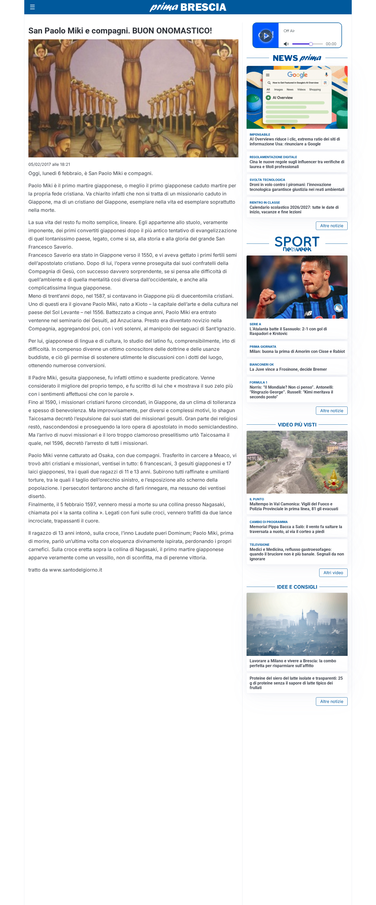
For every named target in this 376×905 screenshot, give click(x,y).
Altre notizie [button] (331, 225)
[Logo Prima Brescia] (188, 7)
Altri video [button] (333, 572)
